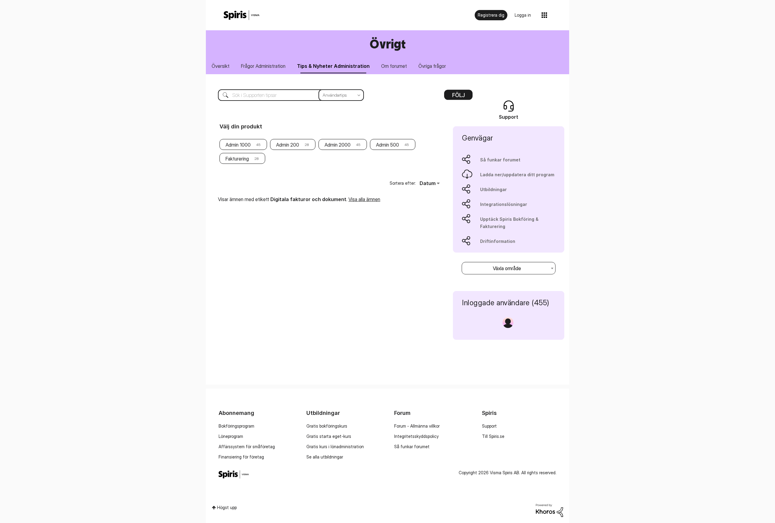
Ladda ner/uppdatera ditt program (517, 174)
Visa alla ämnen (364, 199)
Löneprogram (231, 436)
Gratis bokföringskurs (326, 426)
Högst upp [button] (227, 507)
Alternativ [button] (458, 97)
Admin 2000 (338, 145)
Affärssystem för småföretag (247, 446)
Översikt (220, 66)
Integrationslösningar (503, 204)
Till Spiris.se (493, 436)
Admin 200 (287, 145)
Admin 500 (387, 145)
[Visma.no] (241, 15)
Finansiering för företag (241, 456)
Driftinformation (497, 241)
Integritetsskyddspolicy (416, 436)
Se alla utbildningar (324, 456)
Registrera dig (491, 15)
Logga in (523, 15)
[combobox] (286, 95)
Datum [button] (428, 183)
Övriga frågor (432, 66)
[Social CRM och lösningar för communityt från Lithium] (549, 509)
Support (489, 426)
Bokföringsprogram (236, 426)
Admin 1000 (238, 145)
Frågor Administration (263, 66)
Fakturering (237, 159)
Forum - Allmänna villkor (417, 426)
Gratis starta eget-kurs (328, 436)
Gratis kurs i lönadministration (335, 446)
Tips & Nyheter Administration (333, 66)
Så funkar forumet (500, 159)
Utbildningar (493, 189)
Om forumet (394, 66)
